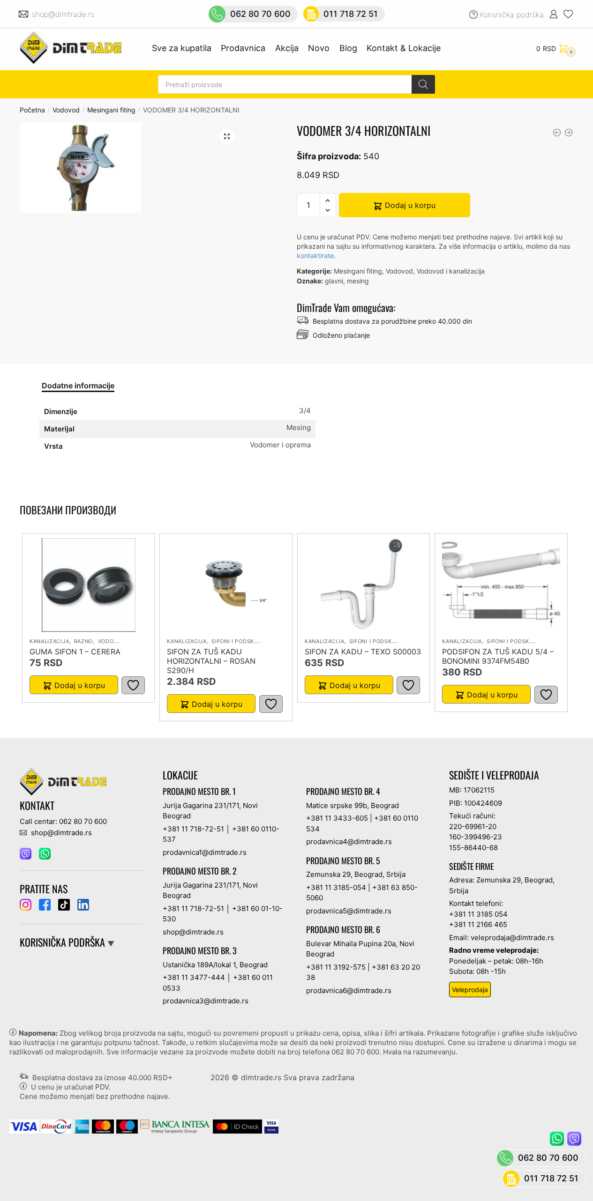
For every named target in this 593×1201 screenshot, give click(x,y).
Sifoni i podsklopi (239, 641)
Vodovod (66, 110)
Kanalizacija (49, 641)
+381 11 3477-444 (194, 977)
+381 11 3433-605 (337, 818)
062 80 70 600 (260, 14)
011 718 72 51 (350, 14)
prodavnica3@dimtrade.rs (205, 1000)
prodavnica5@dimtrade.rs (348, 910)
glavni (334, 281)
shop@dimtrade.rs (64, 14)
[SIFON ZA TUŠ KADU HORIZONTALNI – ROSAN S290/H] (226, 585)
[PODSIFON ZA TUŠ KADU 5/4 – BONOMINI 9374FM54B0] (501, 585)
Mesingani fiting (111, 110)
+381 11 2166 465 (478, 924)
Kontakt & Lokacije (404, 48)
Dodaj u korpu (410, 205)
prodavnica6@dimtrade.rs (348, 990)
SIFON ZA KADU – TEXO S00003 (363, 651)
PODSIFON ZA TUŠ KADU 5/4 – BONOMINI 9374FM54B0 (498, 656)
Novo (319, 48)
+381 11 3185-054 (336, 887)
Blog (348, 48)
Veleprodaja (470, 989)
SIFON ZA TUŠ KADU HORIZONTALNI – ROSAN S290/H (211, 661)
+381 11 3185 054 (478, 914)
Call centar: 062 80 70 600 (63, 821)
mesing (358, 281)
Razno (83, 641)
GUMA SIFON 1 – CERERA (75, 651)
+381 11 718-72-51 (193, 828)
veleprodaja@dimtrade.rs (512, 937)
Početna (32, 110)
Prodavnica (243, 48)
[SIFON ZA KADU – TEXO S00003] (364, 585)
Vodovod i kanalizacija (451, 271)
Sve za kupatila (181, 48)
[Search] (423, 84)
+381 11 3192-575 (336, 967)
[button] (226, 136)
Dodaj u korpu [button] (79, 685)
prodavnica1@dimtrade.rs (205, 852)
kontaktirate (315, 255)
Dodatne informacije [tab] (78, 385)
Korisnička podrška (512, 14)
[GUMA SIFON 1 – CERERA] (88, 585)
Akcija (287, 48)
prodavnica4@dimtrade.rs (349, 841)
